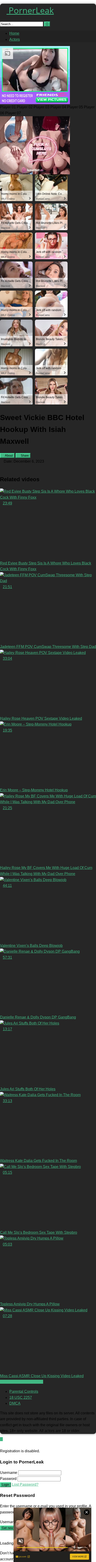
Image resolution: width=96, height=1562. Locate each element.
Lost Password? (25, 1484)
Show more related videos (21, 1382)
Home (14, 33)
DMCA (15, 1403)
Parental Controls (23, 1391)
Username (8, 1473)
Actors (14, 39)
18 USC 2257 (20, 1397)
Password (8, 1479)
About (8, 455)
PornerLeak (30, 10)
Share (24, 455)
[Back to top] (1, 1439)
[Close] (1, 1445)
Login (5, 1484)
